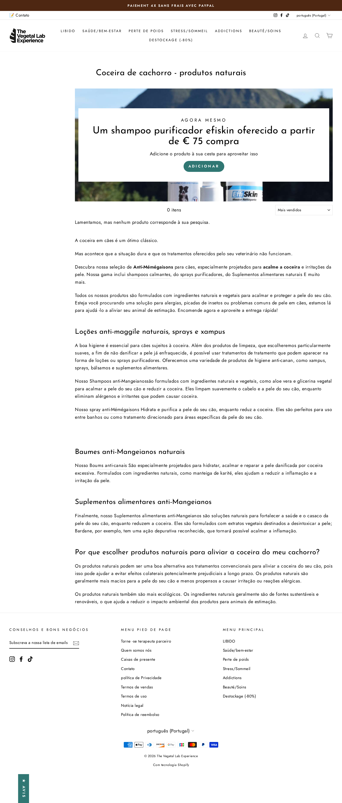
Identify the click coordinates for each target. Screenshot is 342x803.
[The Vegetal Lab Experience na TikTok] (30, 659)
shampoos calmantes (148, 274)
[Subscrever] (76, 642)
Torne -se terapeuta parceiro (146, 641)
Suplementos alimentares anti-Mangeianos (157, 515)
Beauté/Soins (265, 31)
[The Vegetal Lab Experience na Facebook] (21, 659)
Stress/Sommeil (189, 31)
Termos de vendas (137, 687)
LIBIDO (68, 31)
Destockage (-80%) (171, 40)
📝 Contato (19, 15)
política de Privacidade (141, 678)
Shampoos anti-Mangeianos (118, 381)
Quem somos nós (136, 650)
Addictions (228, 31)
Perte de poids (146, 31)
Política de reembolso (140, 714)
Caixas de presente (138, 659)
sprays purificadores (201, 274)
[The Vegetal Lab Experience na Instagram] (12, 659)
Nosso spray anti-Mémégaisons (107, 409)
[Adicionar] (204, 144)
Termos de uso (134, 696)
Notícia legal (132, 705)
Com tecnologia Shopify (171, 764)
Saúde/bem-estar (102, 31)
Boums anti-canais (108, 465)
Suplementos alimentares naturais (267, 274)
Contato (128, 668)
